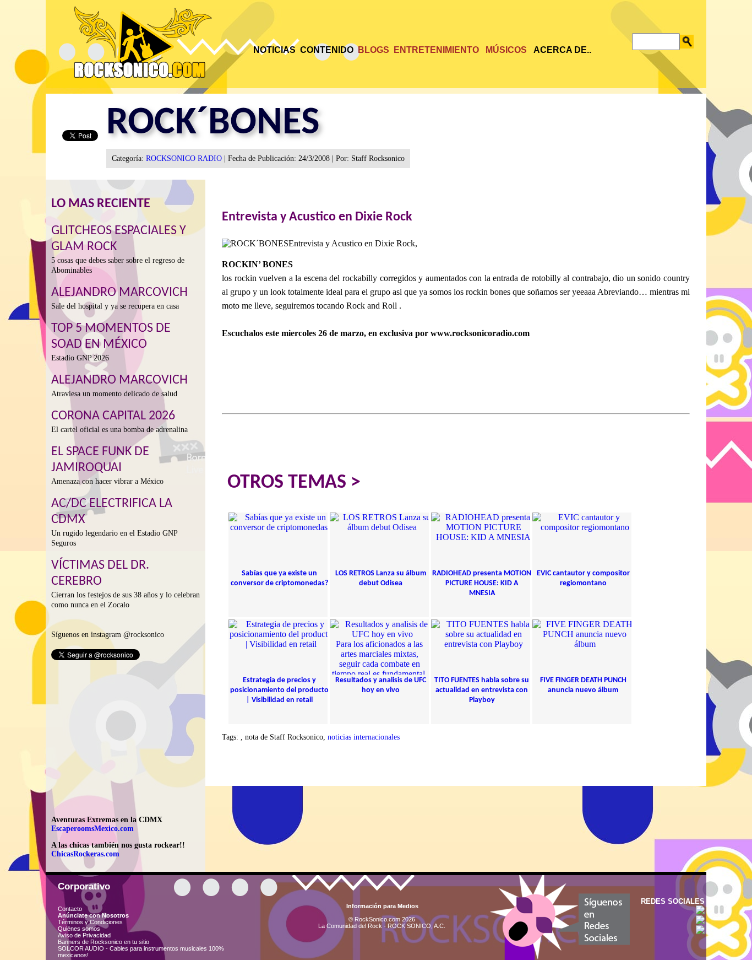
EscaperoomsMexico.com (92, 828)
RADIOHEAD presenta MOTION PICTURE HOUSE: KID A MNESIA (481, 583)
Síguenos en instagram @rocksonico (107, 634)
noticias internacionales (364, 737)
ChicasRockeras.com (85, 854)
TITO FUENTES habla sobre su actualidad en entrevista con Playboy (481, 690)
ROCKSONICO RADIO (184, 158)
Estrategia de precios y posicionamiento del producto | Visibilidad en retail (279, 690)
